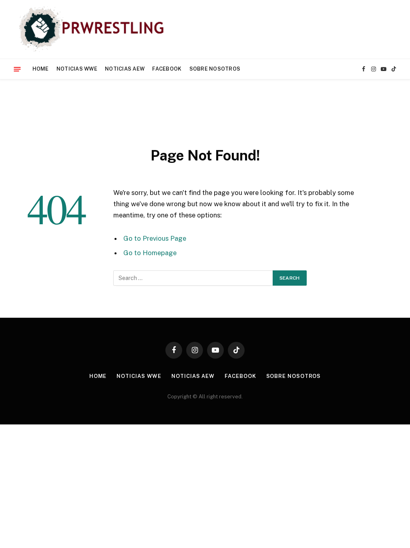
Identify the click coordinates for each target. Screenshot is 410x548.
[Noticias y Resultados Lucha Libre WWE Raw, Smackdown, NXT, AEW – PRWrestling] (93, 29)
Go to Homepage (150, 253)
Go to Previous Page (154, 238)
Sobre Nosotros (215, 69)
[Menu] (17, 69)
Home (40, 69)
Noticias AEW (125, 69)
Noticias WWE (76, 69)
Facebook (166, 69)
